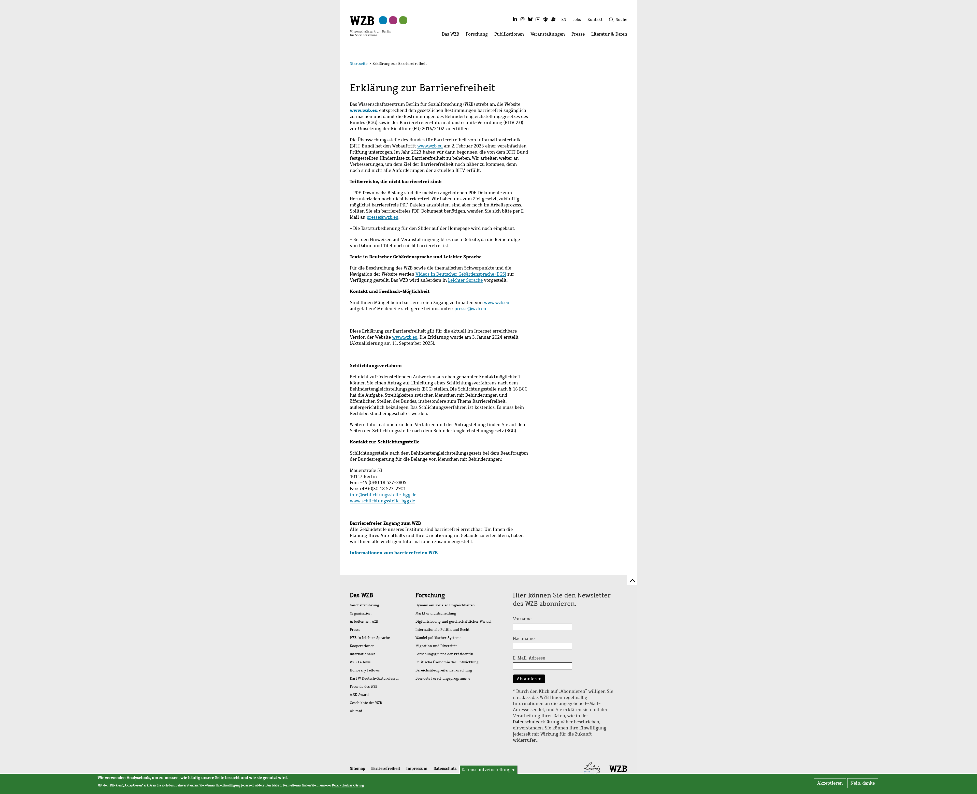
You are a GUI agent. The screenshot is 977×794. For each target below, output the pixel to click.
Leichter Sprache (465, 280)
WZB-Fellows (360, 662)
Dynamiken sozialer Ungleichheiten (445, 605)
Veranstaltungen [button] (549, 35)
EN (563, 19)
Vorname (522, 619)
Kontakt (594, 19)
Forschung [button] (478, 35)
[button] (628, 64)
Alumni (356, 711)
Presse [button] (579, 35)
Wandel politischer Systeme (438, 637)
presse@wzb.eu (382, 217)
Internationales (362, 654)
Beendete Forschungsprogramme (442, 678)
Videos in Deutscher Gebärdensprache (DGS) (460, 274)
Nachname (524, 638)
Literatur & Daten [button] (610, 35)
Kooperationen (362, 645)
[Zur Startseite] (370, 26)
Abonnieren (529, 679)
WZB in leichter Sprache (370, 637)
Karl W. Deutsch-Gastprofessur (374, 678)
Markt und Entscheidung (435, 613)
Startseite (359, 63)
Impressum (416, 768)
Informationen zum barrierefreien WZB (394, 552)
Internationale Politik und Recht (442, 629)
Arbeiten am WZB (364, 621)
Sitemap (357, 768)
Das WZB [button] (452, 35)
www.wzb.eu (364, 110)
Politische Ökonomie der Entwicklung (447, 662)
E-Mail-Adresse (529, 658)
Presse (355, 629)
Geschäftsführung (364, 605)
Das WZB (361, 595)
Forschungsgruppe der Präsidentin (444, 654)
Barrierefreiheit (385, 768)
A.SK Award (359, 694)
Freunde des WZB (363, 686)
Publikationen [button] (510, 35)
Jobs (577, 19)
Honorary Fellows (365, 670)
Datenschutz (445, 768)
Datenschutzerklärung (536, 722)
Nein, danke (863, 783)
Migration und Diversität (436, 645)
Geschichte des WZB (366, 702)
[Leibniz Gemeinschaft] (592, 768)
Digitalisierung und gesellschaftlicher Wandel (453, 621)
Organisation (360, 613)
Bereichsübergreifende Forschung (443, 670)
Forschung (430, 595)
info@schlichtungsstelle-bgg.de (383, 495)
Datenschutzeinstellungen (488, 770)
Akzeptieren (830, 783)
